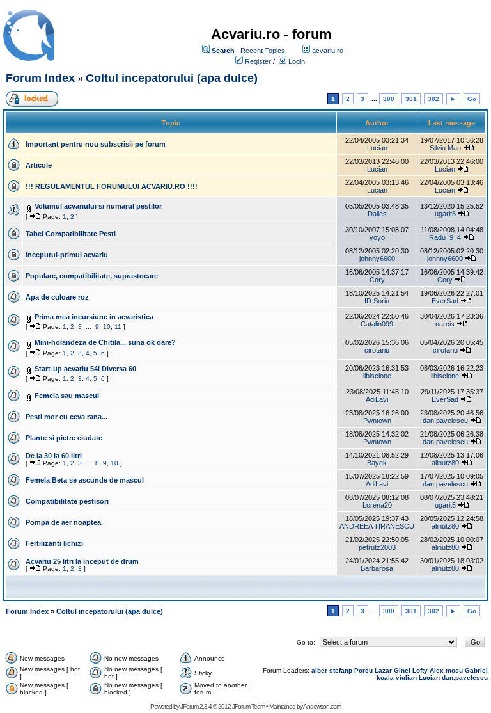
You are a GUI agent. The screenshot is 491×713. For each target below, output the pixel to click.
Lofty (420, 670)
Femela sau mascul (67, 395)
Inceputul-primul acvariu (67, 255)
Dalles (377, 214)
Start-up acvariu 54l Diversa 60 (85, 369)
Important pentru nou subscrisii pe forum (96, 144)
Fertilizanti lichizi (54, 543)
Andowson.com (322, 706)
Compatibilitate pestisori (67, 501)
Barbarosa (377, 568)
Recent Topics (262, 50)
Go (471, 98)
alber (319, 670)
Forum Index (40, 78)
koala (385, 677)
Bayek (377, 463)
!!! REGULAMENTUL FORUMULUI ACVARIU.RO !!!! (112, 186)
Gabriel (476, 670)
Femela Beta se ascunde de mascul (85, 480)
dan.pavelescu (445, 420)
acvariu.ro (327, 50)
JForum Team (248, 706)
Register (258, 61)
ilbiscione (377, 376)
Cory (377, 280)
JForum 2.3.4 (196, 706)
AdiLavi (377, 399)
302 (433, 98)
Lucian (377, 148)
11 (117, 326)
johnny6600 (377, 258)
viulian (406, 677)
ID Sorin (376, 301)
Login (296, 61)
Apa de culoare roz (57, 297)
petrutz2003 (377, 547)
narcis (445, 324)
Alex (437, 670)
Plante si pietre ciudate (64, 438)
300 (388, 98)
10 (107, 326)
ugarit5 (445, 214)
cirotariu (376, 350)
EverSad (445, 301)
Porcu (363, 670)
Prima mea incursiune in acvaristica (94, 317)
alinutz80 (445, 463)
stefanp (340, 670)
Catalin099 (377, 324)
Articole (39, 165)
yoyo (377, 237)
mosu (454, 670)
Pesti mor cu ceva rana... (66, 417)
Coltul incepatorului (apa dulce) (172, 78)
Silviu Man (445, 148)
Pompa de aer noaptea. (64, 522)
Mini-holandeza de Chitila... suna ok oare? (105, 342)
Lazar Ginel (392, 670)
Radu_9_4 (445, 237)
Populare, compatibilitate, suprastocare (92, 276)
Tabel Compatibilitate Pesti (71, 233)
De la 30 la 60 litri (54, 456)
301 (411, 98)
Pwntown (377, 420)
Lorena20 (377, 505)
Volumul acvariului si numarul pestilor (98, 206)
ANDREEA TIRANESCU (376, 526)
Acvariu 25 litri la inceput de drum (82, 561)
